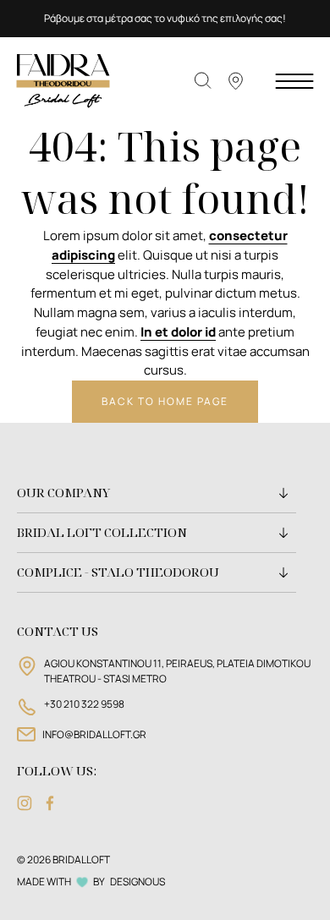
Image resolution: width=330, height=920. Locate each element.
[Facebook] (50, 803)
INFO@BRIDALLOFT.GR (94, 734)
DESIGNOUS (137, 881)
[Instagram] (24, 803)
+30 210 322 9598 (84, 704)
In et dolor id (178, 331)
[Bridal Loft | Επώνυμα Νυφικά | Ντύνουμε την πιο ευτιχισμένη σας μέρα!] (63, 80)
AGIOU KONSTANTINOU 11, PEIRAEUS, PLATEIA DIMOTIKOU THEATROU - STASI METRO (177, 671)
